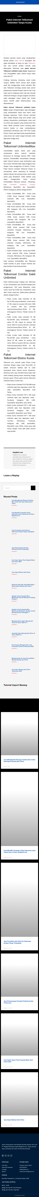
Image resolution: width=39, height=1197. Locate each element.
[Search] (33, 488)
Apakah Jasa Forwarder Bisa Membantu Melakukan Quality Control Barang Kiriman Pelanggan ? (23, 611)
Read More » (14, 505)
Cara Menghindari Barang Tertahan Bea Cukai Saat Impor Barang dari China (22, 502)
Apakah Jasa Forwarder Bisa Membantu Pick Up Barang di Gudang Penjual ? (23, 597)
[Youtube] (11, 1156)
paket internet (19, 60)
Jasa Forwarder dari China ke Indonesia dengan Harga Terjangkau (23, 530)
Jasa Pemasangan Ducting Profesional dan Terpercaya (20, 548)
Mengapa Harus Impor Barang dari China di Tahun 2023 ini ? (22, 621)
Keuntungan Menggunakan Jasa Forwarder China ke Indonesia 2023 (23, 645)
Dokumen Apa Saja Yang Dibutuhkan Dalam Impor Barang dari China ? (23, 585)
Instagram (23, 184)
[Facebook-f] (8, 1156)
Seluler (20, 16)
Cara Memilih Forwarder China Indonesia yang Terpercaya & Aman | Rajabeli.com (23, 514)
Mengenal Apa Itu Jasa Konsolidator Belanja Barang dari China (23, 659)
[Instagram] (6, 1156)
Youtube (32, 184)
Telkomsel (31, 63)
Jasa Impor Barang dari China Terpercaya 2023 (21, 670)
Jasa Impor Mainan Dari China (21, 572)
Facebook (13, 184)
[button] (36, 8)
